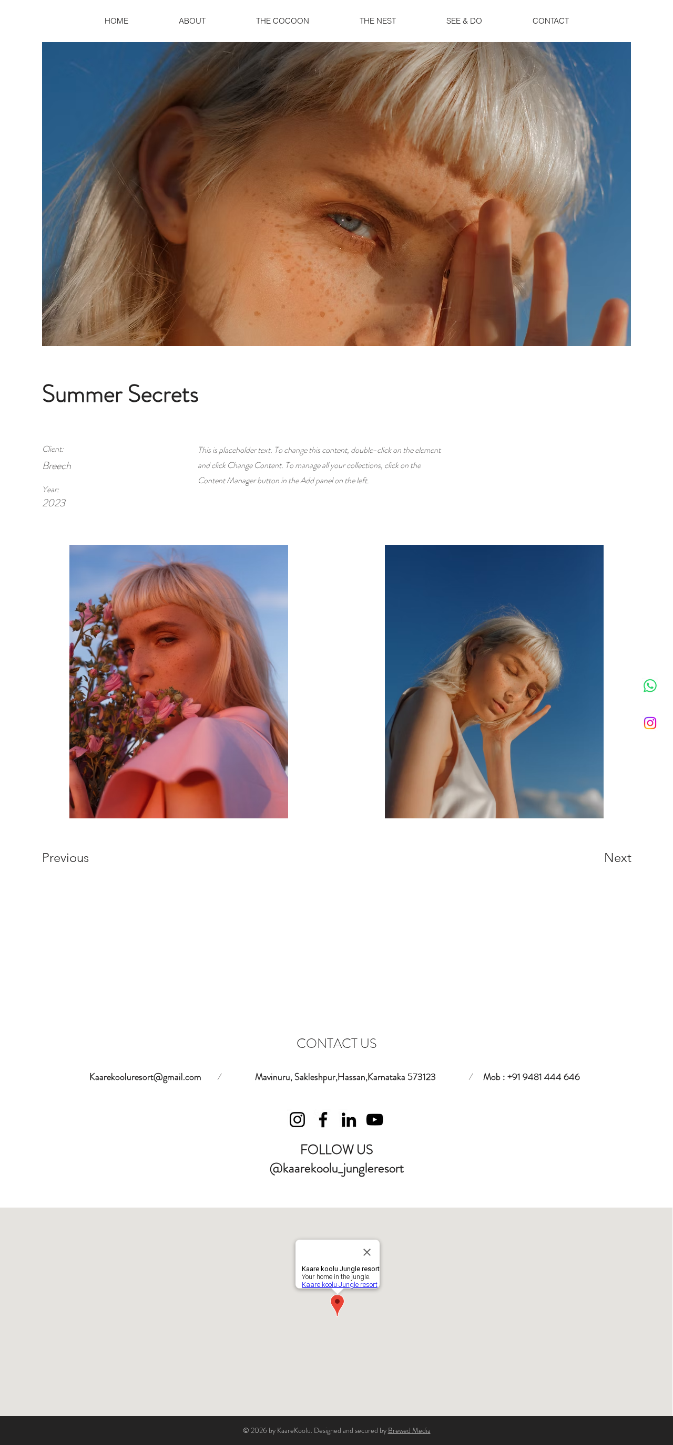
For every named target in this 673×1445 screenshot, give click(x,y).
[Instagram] (650, 723)
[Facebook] (323, 1119)
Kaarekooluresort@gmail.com (145, 1077)
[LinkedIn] (349, 1119)
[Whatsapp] (650, 686)
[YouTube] (374, 1119)
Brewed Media (409, 1430)
